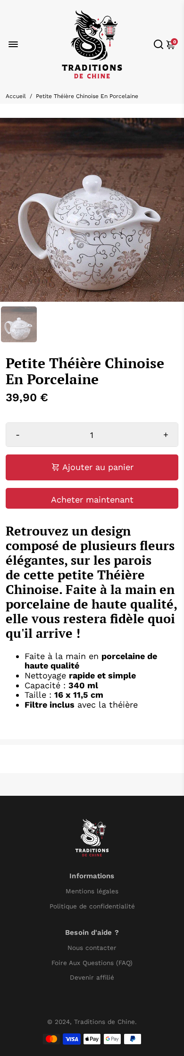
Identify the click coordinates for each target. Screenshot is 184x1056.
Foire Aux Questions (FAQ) (92, 962)
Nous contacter (92, 947)
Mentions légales (92, 891)
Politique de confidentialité (92, 906)
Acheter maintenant (92, 499)
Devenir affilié (92, 977)
